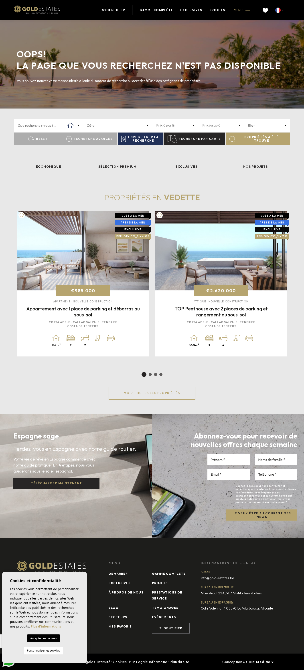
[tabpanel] (83, 284)
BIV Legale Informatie (148, 662)
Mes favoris (120, 626)
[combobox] (48, 125)
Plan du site (180, 662)
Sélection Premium (117, 167)
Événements (164, 617)
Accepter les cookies (43, 638)
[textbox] (51, 125)
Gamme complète (156, 10)
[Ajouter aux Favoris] (21, 215)
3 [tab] (155, 374)
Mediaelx (265, 662)
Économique (48, 167)
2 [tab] (150, 374)
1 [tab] (144, 374)
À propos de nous (126, 592)
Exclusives (191, 10)
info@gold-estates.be (217, 578)
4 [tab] (160, 374)
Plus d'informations (46, 626)
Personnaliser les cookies (43, 650)
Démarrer (118, 574)
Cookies (120, 662)
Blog (113, 608)
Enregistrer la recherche (143, 139)
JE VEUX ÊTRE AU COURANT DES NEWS (262, 515)
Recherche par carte (199, 139)
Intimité (104, 662)
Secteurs (118, 617)
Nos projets (255, 167)
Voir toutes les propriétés (152, 393)
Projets (217, 10)
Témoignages (165, 608)
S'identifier (113, 10)
